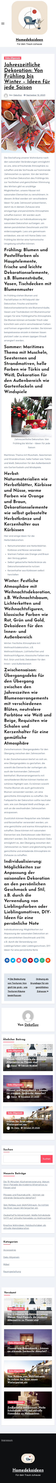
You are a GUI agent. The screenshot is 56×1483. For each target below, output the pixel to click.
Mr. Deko (15, 1128)
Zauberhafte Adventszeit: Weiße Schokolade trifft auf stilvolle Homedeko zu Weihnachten (26, 1411)
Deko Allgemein (12, 58)
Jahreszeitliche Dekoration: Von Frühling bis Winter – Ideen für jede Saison (27, 76)
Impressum (7, 1440)
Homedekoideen (29, 40)
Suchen (8, 1149)
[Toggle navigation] (2, 24)
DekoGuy (17, 95)
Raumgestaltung (12, 1271)
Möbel (6, 1264)
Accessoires (9, 1250)
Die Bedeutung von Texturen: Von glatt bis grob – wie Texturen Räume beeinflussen (17, 987)
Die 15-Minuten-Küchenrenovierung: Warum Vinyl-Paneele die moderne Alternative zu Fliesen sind (27, 1059)
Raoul (14, 1066)
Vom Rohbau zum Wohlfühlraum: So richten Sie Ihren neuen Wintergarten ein (27, 1121)
